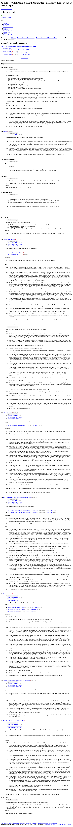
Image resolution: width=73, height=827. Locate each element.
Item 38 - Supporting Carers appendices (19, 425)
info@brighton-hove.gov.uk (52, 824)
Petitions (5, 33)
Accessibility (3, 17)
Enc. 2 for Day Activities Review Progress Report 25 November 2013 (26, 512)
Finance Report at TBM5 (12, 239)
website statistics (53, 823)
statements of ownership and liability (17, 823)
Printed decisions (9, 52)
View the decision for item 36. (14, 245)
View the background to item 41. (14, 685)
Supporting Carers (10, 412)
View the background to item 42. (14, 726)
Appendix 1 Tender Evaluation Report (19, 607)
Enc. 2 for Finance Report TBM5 (17, 254)
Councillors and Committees (46, 38)
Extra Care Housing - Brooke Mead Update (16, 720)
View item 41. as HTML (14, 683)
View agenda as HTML (23, 49)
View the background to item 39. (14, 502)
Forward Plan (6, 32)
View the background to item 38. (14, 417)
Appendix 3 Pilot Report (16, 611)
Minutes (8, 131)
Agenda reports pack (10, 51)
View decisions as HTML (23, 52)
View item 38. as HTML (14, 415)
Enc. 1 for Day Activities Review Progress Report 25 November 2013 (26, 510)
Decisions (5, 28)
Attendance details (7, 48)
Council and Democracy (26, 38)
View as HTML (37, 425)
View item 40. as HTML (14, 597)
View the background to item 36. (14, 244)
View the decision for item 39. (14, 503)
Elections (5, 29)
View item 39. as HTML (14, 500)
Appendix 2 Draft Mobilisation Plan (18, 609)
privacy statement (4, 823)
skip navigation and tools (6, 9)
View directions (24, 58)
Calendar (5, 23)
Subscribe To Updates (8, 34)
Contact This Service (8, 27)
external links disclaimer (43, 823)
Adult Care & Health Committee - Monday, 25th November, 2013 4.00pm (18, 46)
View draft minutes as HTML (25, 54)
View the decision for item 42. (14, 727)
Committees (6, 24)
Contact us (9, 17)
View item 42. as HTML (14, 724)
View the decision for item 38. (14, 418)
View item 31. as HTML (14, 134)
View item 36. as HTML (14, 242)
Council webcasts (7, 25)
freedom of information (31, 823)
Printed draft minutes (10, 54)
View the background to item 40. (14, 599)
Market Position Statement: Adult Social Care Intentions (19, 680)
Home (13, 38)
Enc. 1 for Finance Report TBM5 (18, 252)
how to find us (62, 824)
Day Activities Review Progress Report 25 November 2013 (20, 497)
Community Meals (10, 593)
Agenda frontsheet (10, 49)
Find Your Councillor (8, 31)
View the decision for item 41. (14, 686)
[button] (12, 69)
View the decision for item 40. (14, 600)
